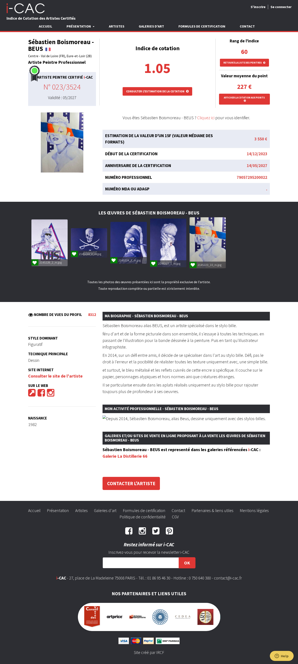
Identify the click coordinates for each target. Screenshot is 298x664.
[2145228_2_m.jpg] (49, 242)
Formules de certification (201, 26)
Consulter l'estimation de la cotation (155, 91)
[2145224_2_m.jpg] (128, 243)
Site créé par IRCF (149, 646)
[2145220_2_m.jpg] (89, 243)
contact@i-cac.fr (228, 578)
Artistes (116, 26)
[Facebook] (41, 394)
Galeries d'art (151, 26)
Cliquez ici (205, 117)
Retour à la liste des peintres (242, 62)
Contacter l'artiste (131, 483)
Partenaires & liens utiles (212, 510)
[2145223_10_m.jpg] (208, 242)
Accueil (45, 26)
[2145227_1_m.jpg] (168, 243)
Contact (247, 26)
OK (187, 563)
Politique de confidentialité (143, 516)
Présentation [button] (79, 26)
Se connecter (281, 7)
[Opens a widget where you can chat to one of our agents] (282, 656)
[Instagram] (50, 394)
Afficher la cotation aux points (244, 97)
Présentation (58, 510)
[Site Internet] (32, 394)
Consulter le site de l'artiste (55, 376)
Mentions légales (254, 510)
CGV (175, 516)
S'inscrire (258, 7)
